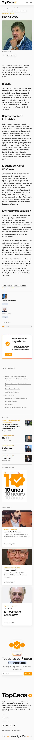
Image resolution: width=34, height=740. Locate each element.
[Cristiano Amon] (28, 448)
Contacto (8, 354)
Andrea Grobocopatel (12, 392)
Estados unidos (16, 567)
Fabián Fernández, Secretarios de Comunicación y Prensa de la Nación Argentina (16, 379)
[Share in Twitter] (11, 55)
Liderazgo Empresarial (8, 435)
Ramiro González (7, 422)
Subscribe (28, 674)
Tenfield (23, 11)
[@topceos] (3, 725)
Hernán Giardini (10, 395)
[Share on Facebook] (8, 55)
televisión (16, 11)
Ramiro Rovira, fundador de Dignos (16, 398)
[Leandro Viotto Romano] (17, 518)
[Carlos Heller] (17, 595)
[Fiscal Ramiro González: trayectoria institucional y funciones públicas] (28, 423)
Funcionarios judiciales (14, 420)
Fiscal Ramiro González (12, 389)
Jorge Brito (8, 404)
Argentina (6, 529)
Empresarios (9, 8)
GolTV (10, 11)
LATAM (12, 13)
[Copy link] (15, 55)
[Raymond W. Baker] (17, 557)
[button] (27, 2)
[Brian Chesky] (28, 458)
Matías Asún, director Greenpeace (16, 407)
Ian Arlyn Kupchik (11, 401)
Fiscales (4, 420)
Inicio (3, 8)
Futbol (4, 11)
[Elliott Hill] (28, 438)
